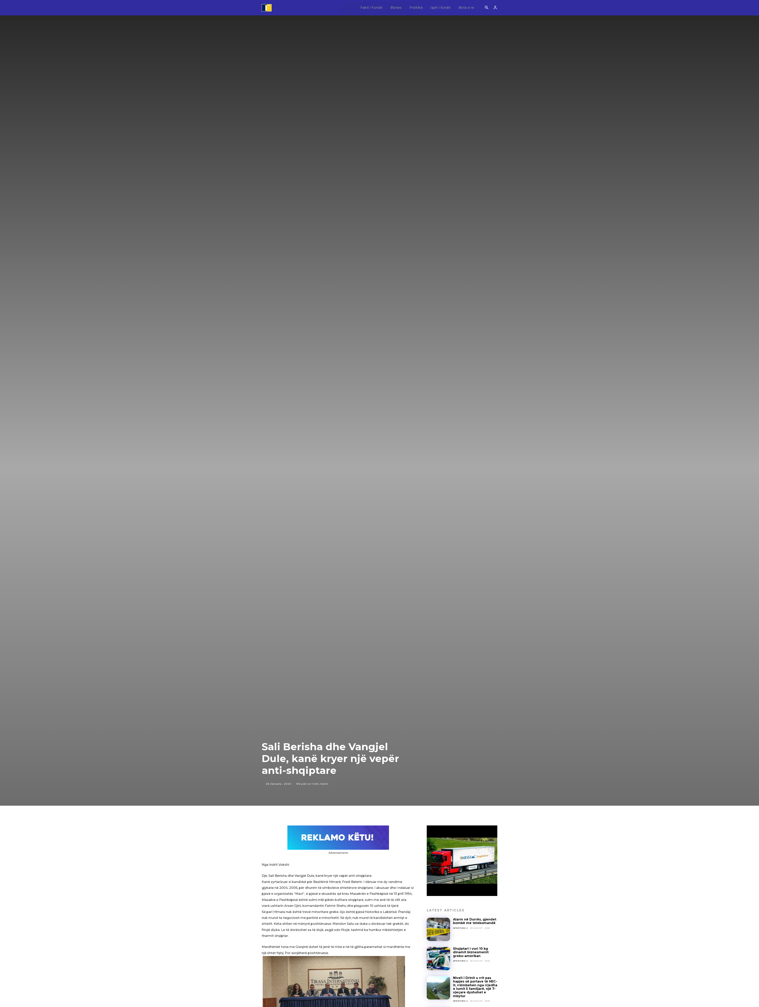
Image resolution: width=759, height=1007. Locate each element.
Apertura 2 (460, 928)
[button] (486, 7)
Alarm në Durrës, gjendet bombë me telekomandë (474, 921)
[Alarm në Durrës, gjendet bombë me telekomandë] (438, 929)
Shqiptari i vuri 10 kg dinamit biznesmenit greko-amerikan (471, 952)
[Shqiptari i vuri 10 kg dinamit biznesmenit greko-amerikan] (438, 958)
